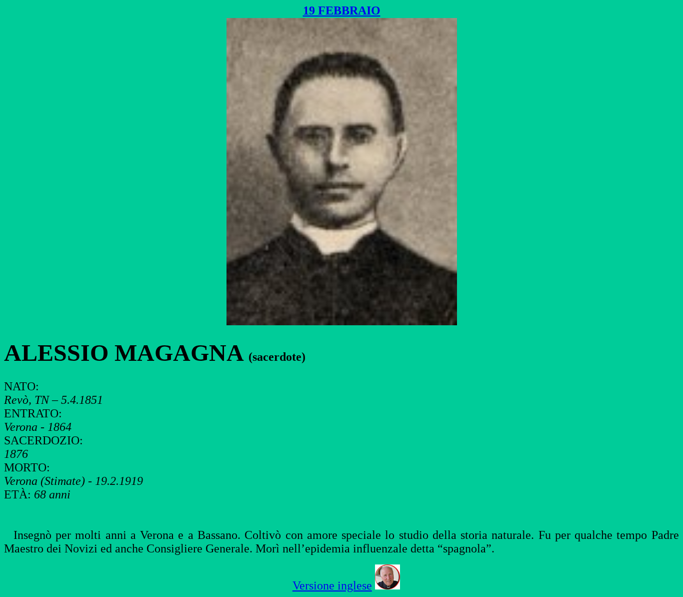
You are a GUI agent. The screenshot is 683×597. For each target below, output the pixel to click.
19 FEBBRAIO (341, 10)
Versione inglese (332, 585)
